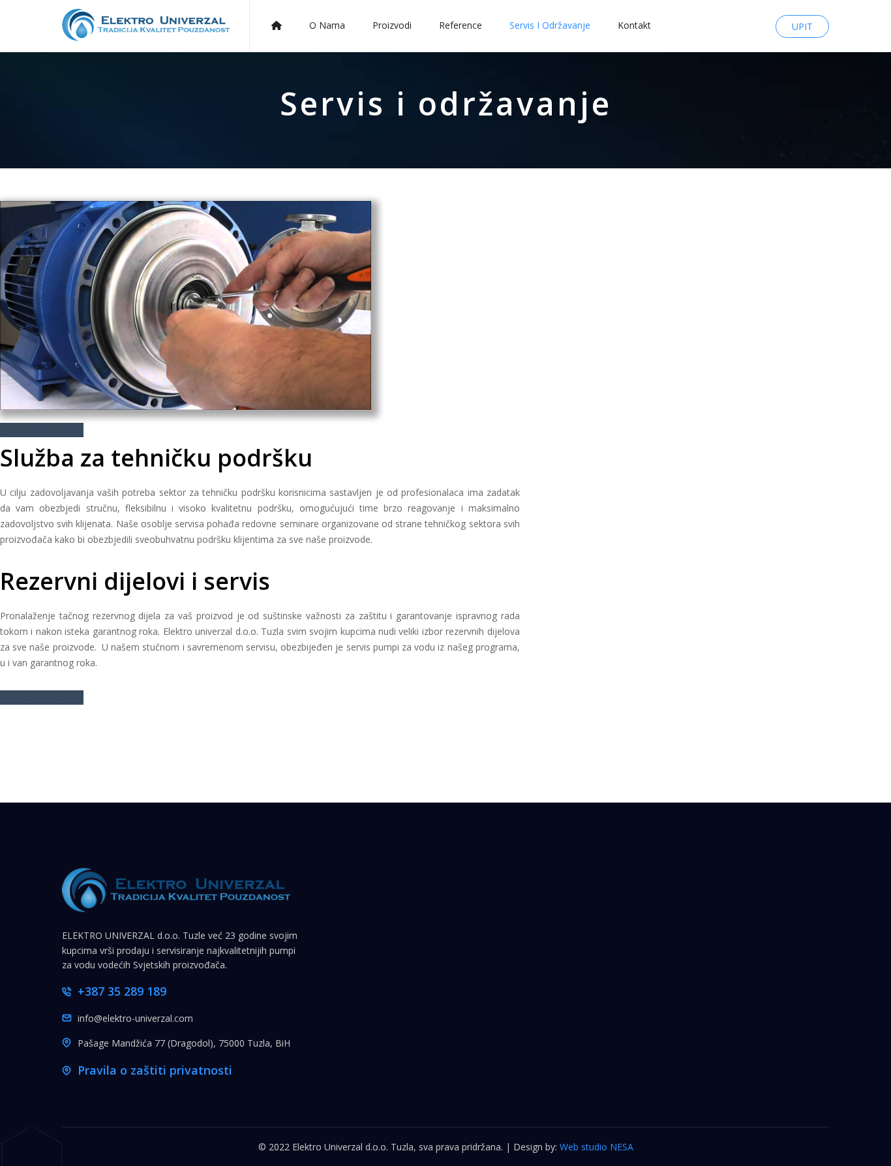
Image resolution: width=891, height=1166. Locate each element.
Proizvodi (392, 25)
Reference (460, 25)
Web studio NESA (596, 1147)
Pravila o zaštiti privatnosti (155, 1070)
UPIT (802, 26)
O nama (327, 25)
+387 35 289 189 (122, 991)
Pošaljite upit (50, 430)
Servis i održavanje (549, 25)
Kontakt (634, 25)
